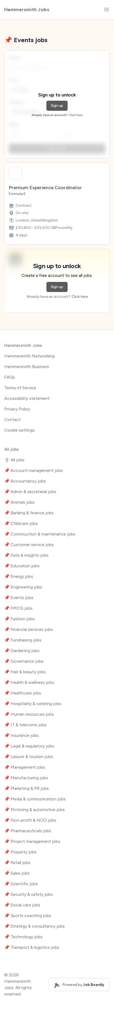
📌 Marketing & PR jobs (26, 788)
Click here (75, 115)
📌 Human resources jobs (29, 714)
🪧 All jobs (14, 459)
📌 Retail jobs (17, 862)
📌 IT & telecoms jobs (25, 724)
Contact (12, 419)
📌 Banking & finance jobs (29, 512)
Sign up (57, 105)
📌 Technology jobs (23, 936)
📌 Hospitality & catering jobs (32, 703)
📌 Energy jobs (18, 576)
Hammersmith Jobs (26, 9)
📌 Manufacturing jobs (26, 777)
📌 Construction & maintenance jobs (39, 534)
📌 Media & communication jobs (35, 798)
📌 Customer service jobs (29, 544)
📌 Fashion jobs (19, 618)
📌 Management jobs (24, 767)
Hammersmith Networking (29, 355)
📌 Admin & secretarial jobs (30, 491)
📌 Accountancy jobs (25, 481)
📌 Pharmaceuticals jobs (27, 830)
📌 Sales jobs (17, 873)
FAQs (9, 377)
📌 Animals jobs (19, 502)
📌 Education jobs (22, 565)
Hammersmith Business (26, 366)
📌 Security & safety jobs (28, 894)
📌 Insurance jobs (21, 735)
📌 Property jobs (20, 851)
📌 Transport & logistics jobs (31, 947)
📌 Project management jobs (32, 841)
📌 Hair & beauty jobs (25, 671)
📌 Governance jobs (23, 661)
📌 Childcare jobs (21, 523)
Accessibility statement (27, 398)
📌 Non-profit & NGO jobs (30, 820)
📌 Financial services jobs (28, 629)
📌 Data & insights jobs (26, 555)
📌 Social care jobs (22, 904)
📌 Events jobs (18, 597)
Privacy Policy (17, 408)
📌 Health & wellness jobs (29, 682)
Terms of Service (20, 387)
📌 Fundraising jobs (22, 640)
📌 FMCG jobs (18, 608)
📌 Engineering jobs (23, 587)
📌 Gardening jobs (22, 650)
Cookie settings (19, 430)
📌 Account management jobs (33, 470)
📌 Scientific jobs (21, 883)
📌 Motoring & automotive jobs (34, 809)
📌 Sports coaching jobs (27, 915)
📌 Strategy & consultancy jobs (34, 926)
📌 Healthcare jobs (22, 693)
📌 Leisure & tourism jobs (28, 756)
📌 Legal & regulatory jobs (29, 745)
